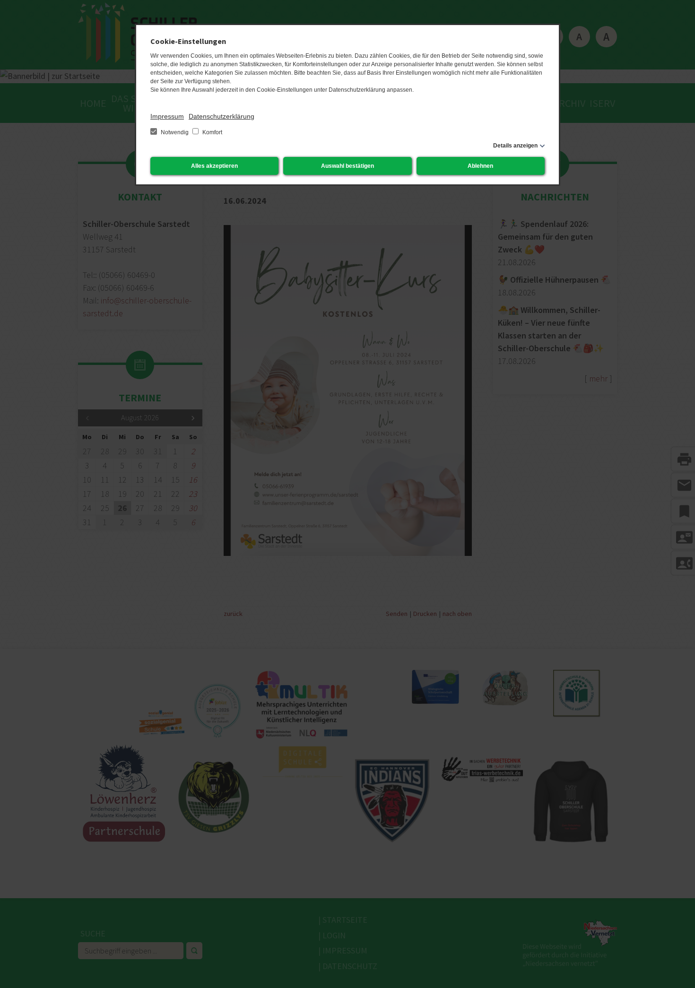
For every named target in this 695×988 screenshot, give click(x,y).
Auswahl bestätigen (347, 166)
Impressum (167, 116)
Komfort (211, 132)
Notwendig (174, 132)
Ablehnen (480, 166)
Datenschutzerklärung (221, 116)
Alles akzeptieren (214, 166)
